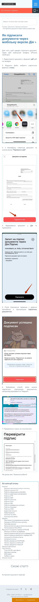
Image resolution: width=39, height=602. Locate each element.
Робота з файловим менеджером (15, 494)
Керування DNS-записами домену (15, 522)
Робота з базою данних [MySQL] (14, 492)
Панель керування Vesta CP (13, 544)
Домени (4, 518)
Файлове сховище (10, 552)
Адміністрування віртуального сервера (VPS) (19, 533)
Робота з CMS (9, 509)
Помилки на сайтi (10, 514)
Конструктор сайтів (10, 516)
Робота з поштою (10, 499)
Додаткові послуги (10, 511)
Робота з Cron (9, 501)
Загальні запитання (9, 546)
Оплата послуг (7, 558)
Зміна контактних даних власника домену (18, 526)
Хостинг (5, 486)
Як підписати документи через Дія (13, 575)
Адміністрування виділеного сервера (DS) (18, 535)
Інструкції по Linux (10, 539)
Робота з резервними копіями (14, 505)
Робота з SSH (8, 498)
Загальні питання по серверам (14, 531)
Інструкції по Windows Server (13, 537)
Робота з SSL (8, 503)
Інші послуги (6, 548)
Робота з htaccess (10, 507)
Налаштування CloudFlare (13, 528)
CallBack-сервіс (9, 556)
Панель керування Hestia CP (13, 543)
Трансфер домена (10, 524)
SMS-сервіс (8, 554)
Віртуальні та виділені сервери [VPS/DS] (15, 529)
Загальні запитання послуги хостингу (17, 488)
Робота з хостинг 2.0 (11, 490)
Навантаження (9, 513)
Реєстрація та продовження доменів (16, 520)
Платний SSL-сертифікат (12, 550)
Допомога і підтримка (11, 10)
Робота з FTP (8, 496)
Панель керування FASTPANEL (14, 541)
